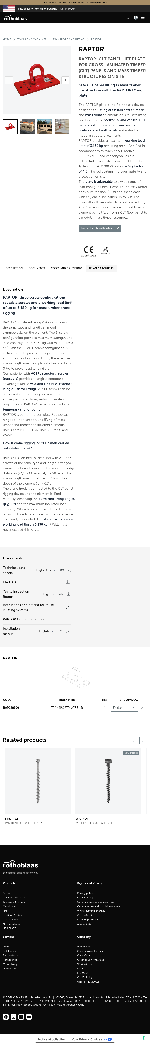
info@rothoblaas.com (28, 1004)
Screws (7, 893)
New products (11, 924)
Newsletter (9, 968)
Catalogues (9, 951)
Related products (101, 268)
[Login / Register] (135, 17)
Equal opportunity (87, 919)
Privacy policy (85, 893)
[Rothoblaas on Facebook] (6, 1017)
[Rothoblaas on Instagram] (21, 1017)
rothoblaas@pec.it (73, 1004)
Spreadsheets (10, 955)
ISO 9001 (82, 973)
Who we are (84, 946)
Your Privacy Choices (87, 1039)
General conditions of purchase (95, 902)
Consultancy (10, 964)
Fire (5, 910)
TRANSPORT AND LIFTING (69, 39)
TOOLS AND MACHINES (31, 39)
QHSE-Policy (84, 977)
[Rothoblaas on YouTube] (29, 1017)
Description (14, 268)
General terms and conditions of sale (98, 906)
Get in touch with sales (90, 959)
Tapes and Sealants (14, 902)
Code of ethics (85, 915)
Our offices (83, 955)
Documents (37, 268)
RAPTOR (96, 39)
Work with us (84, 964)
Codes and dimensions (67, 268)
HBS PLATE (9, 928)
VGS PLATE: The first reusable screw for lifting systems (75, 2)
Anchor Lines (10, 919)
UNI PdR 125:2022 (88, 981)
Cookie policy (85, 897)
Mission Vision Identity (90, 951)
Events (81, 968)
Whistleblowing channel (91, 910)
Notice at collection (52, 1039)
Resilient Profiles (12, 915)
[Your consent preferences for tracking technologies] (143, 1037)
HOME (7, 39)
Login (6, 946)
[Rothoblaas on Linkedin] (13, 1017)
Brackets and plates (14, 897)
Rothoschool (10, 959)
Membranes (10, 906)
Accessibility (84, 924)
